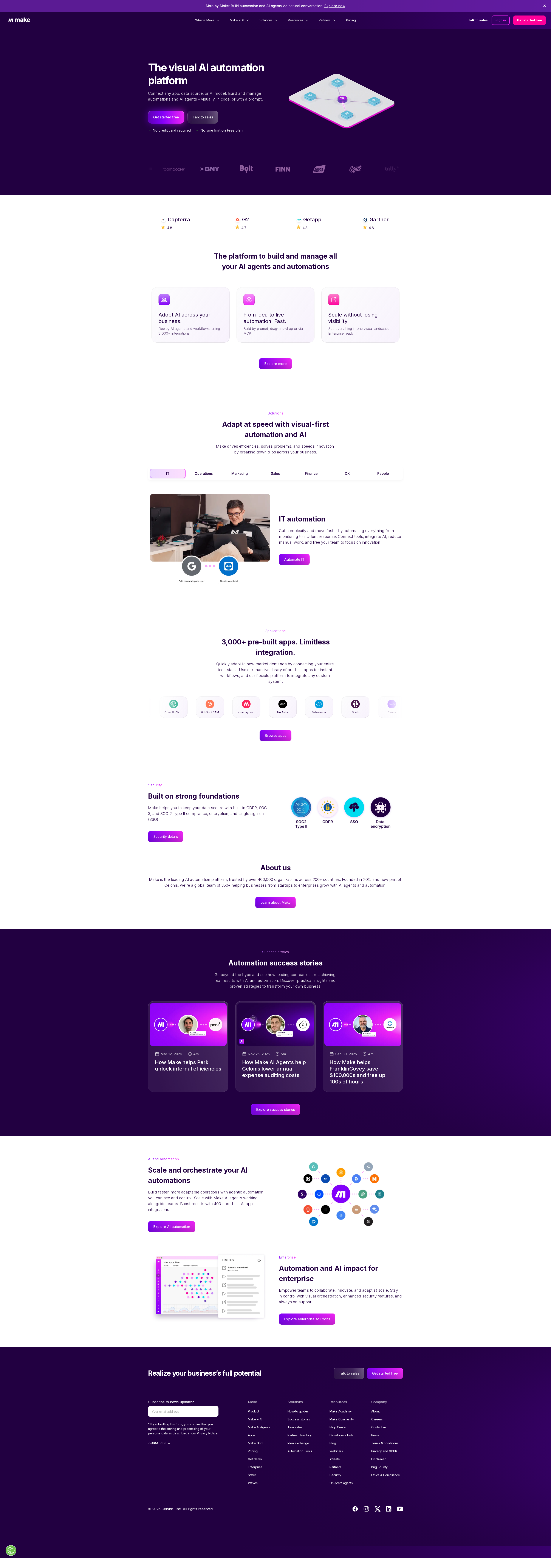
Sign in (500, 20)
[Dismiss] (545, 6)
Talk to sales (478, 20)
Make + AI (255, 1419)
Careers (377, 1419)
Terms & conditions (384, 1443)
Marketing (239, 473)
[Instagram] (366, 1509)
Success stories (299, 1419)
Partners (335, 1467)
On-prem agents (341, 1483)
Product (253, 1411)
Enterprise (255, 1467)
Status (252, 1475)
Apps (251, 1435)
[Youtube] (400, 1509)
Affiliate (335, 1459)
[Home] (19, 20)
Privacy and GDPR (384, 1451)
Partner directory (300, 1435)
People (383, 473)
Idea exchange (298, 1443)
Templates (295, 1427)
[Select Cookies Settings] (11, 1550)
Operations (204, 473)
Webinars (336, 1451)
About (375, 1411)
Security (335, 1475)
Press (375, 1435)
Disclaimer (378, 1459)
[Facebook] (355, 1509)
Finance (311, 473)
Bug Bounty (379, 1467)
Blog (333, 1443)
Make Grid (255, 1443)
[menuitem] (207, 20)
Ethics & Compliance (385, 1475)
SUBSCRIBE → (159, 1443)
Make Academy (341, 1411)
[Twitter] (378, 1509)
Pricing (351, 20)
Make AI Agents (259, 1427)
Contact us (378, 1427)
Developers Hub (341, 1435)
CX (347, 473)
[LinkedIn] (389, 1509)
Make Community (342, 1419)
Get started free (529, 20)
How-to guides (298, 1411)
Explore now (334, 6)
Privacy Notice (207, 1433)
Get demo (255, 1459)
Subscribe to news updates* (171, 1402)
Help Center (338, 1427)
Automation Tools (300, 1451)
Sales (275, 473)
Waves (253, 1483)
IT (167, 473)
